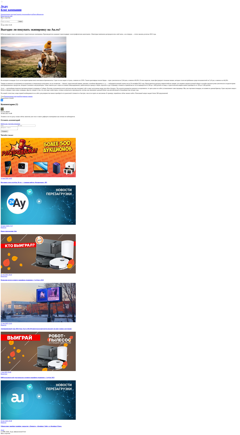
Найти (20, 21)
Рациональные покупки (8, 14)
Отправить (5, 131)
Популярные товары (26, 96)
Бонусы (30, 14)
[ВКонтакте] (2, 100)
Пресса (35, 14)
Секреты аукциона (22, 14)
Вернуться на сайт (6, 16)
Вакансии (40, 14)
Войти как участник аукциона (10, 124)
